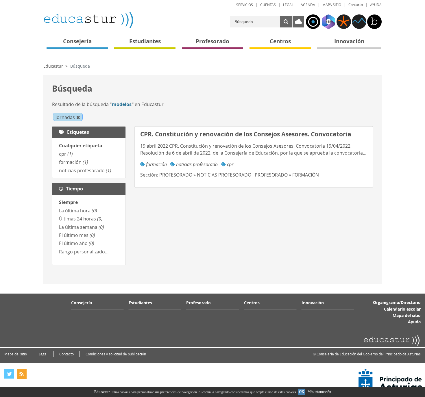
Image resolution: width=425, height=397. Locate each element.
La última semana (81, 227)
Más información (319, 392)
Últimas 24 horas (81, 219)
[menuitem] (244, 5)
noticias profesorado (85, 170)
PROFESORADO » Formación (287, 175)
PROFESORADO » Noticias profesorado (205, 175)
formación (73, 162)
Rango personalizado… (84, 251)
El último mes (77, 235)
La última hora (78, 210)
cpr (66, 154)
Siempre (68, 202)
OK (301, 392)
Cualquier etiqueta (80, 145)
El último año (76, 243)
